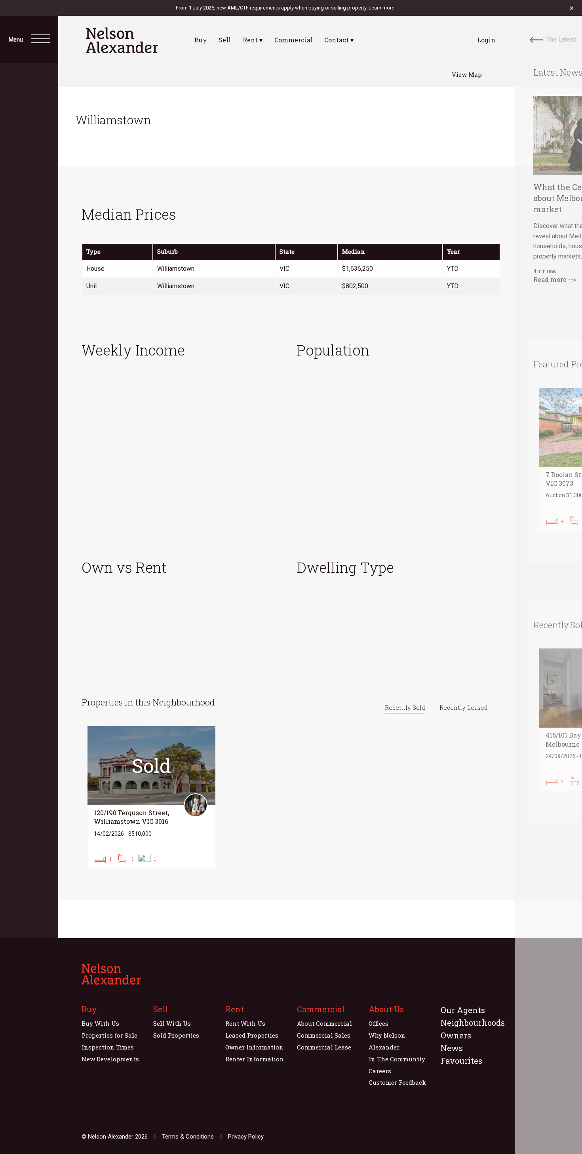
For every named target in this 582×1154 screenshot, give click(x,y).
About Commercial (324, 1023)
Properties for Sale (109, 1035)
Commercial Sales (323, 1035)
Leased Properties (251, 1035)
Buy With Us (100, 1023)
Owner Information (254, 1047)
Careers (380, 1071)
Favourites (461, 1060)
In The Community (397, 1059)
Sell (225, 40)
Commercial (293, 40)
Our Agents (463, 1010)
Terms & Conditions (188, 1136)
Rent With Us (245, 1023)
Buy (200, 40)
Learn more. (382, 8)
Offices (378, 1023)
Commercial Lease (324, 1047)
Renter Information (254, 1059)
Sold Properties (176, 1035)
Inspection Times (108, 1047)
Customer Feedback (397, 1082)
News (452, 1048)
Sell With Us (172, 1023)
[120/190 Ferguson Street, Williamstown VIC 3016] (151, 797)
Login (486, 40)
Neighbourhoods (473, 1022)
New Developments (110, 1059)
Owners (456, 1035)
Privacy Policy (246, 1136)
